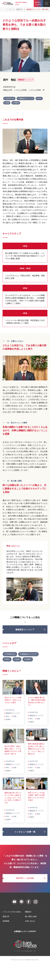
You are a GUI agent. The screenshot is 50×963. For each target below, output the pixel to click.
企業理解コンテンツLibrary (25, 931)
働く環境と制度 (31, 916)
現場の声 (6, 916)
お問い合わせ (30, 921)
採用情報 (6, 921)
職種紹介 (28, 912)
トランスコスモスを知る (12, 912)
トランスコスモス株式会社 (23, 951)
